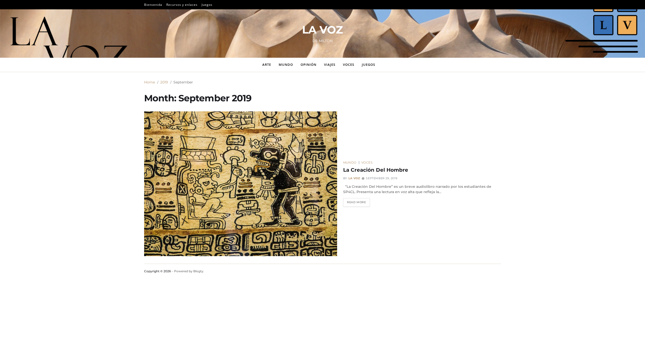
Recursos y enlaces (182, 5)
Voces (348, 64)
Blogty (198, 271)
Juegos (207, 5)
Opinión (308, 64)
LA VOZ (322, 29)
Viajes (329, 64)
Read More (356, 202)
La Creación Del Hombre (375, 170)
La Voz (354, 178)
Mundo (286, 64)
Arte (266, 64)
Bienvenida (153, 5)
